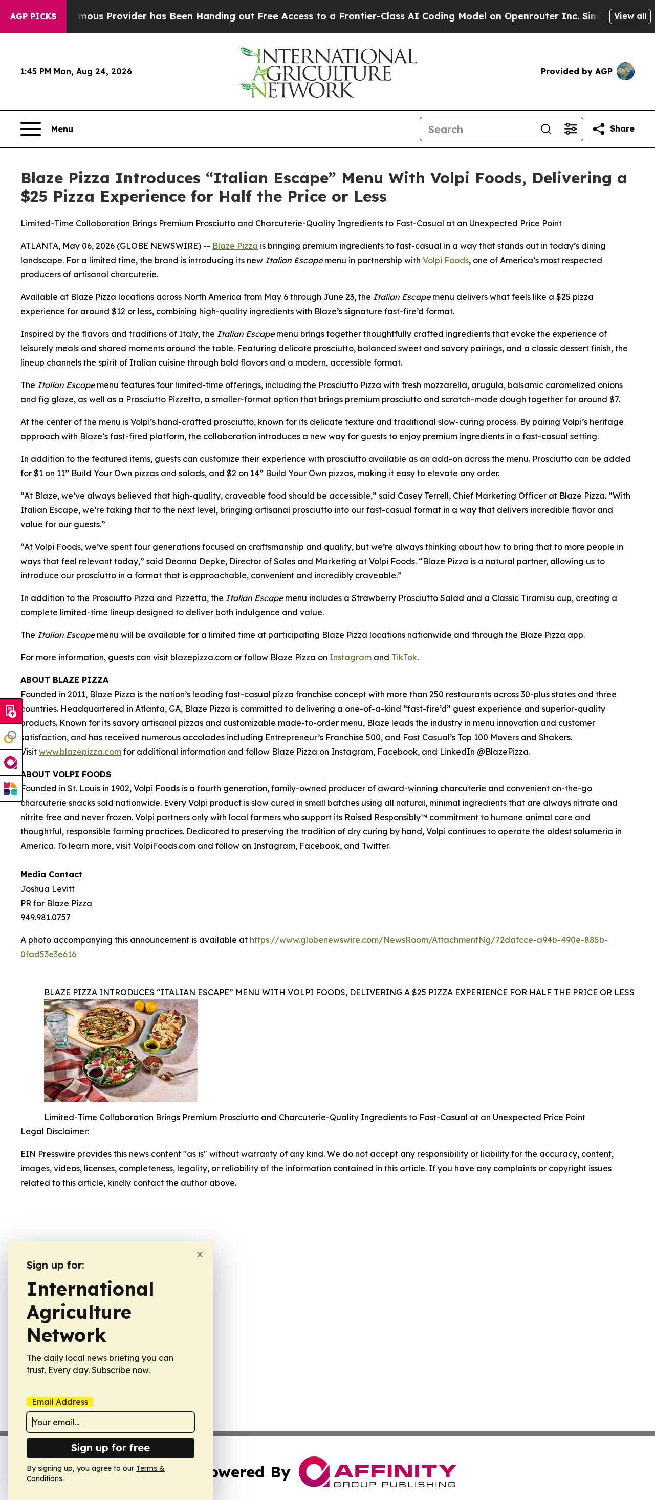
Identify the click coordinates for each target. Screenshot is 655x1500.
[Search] (546, 129)
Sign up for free (110, 1447)
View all (630, 16)
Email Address (60, 1402)
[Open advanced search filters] (570, 129)
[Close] (200, 1254)
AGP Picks (33, 16)
